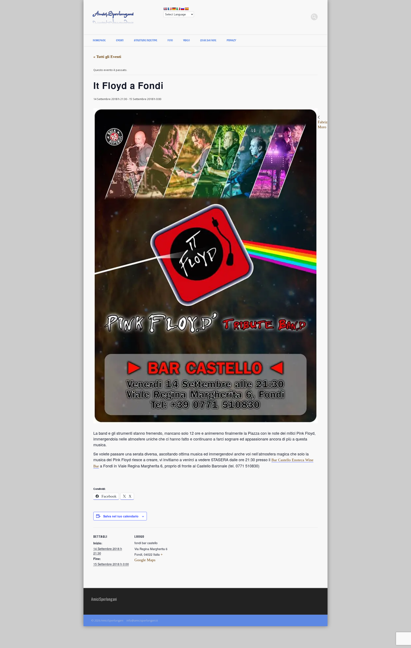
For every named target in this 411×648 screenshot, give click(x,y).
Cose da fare (208, 40)
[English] (165, 8)
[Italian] (178, 8)
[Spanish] (187, 8)
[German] (174, 8)
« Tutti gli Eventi (107, 56)
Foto (170, 40)
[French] (169, 8)
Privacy (231, 40)
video (186, 40)
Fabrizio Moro (324, 124)
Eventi (120, 40)
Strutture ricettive (145, 40)
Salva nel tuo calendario (120, 516)
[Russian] (182, 8)
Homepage (99, 40)
